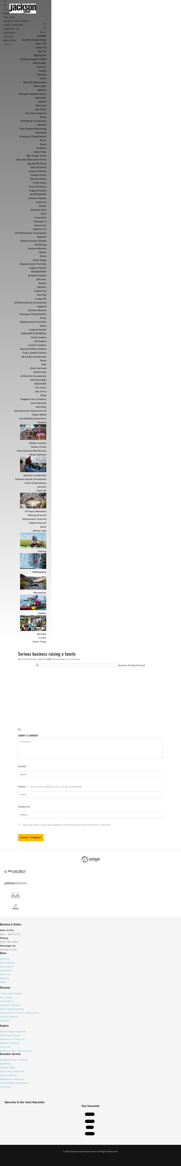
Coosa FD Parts (37, 171)
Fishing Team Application (16, 1051)
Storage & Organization (33, 314)
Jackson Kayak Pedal (34, 39)
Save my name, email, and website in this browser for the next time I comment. (67, 825)
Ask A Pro (40, 391)
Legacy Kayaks (37, 190)
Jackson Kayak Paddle (33, 59)
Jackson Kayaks (37, 198)
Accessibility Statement (32, 418)
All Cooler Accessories (33, 356)
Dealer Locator (37, 443)
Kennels (41, 634)
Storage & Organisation (33, 136)
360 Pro (41, 90)
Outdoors (6, 970)
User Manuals (38, 403)
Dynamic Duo (38, 210)
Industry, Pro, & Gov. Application (20, 1012)
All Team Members (35, 511)
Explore (4, 978)
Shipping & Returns (12, 1079)
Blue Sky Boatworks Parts (31, 159)
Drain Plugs (39, 260)
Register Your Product (33, 399)
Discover (5, 974)
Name (23, 766)
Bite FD (42, 51)
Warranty (40, 407)
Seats (43, 144)
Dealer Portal (38, 447)
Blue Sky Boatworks (34, 82)
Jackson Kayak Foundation (30, 479)
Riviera (42, 283)
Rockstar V (40, 221)
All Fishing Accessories (33, 121)
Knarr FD (41, 43)
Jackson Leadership (34, 475)
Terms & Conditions (12, 1071)
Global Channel (37, 523)
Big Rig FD (40, 55)
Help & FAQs (7, 1067)
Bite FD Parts (38, 167)
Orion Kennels (38, 368)
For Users (40, 387)
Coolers (42, 613)
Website (24, 807)
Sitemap (5, 1086)
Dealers (41, 422)
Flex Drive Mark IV (36, 113)
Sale (43, 364)
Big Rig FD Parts (36, 163)
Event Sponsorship (12, 1009)
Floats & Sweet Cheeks (33, 240)
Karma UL (40, 225)
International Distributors (31, 450)
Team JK (41, 490)
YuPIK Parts (39, 183)
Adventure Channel (12, 1039)
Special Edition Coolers (33, 349)
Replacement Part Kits (33, 264)
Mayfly (42, 70)
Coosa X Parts (38, 175)
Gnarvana (40, 217)
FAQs (43, 395)
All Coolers (40, 341)
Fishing (42, 551)
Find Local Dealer (11, 993)
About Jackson (37, 454)
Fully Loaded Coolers (34, 352)
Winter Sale (39, 530)
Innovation (7, 1001)
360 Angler (40, 86)
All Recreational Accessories (30, 302)
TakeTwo (41, 74)
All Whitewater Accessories (30, 233)
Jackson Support (10, 1005)
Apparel (41, 124)
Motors (42, 101)
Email (23, 786)
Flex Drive (40, 109)
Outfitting (40, 244)
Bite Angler (39, 63)
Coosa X (41, 66)
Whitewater (39, 572)
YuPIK (42, 78)
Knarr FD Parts (37, 186)
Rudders (41, 148)
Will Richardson (29, 659)
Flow (43, 213)
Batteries (41, 105)
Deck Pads (40, 152)
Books (42, 252)
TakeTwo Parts (38, 179)
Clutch (42, 206)
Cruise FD (40, 298)
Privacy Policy (8, 1075)
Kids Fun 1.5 (39, 229)
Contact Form (8, 949)
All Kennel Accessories (33, 376)
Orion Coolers (38, 337)
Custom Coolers (37, 345)
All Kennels (40, 372)
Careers (41, 486)
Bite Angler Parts (36, 155)
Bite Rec (41, 279)
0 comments (73, 659)
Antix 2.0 (41, 202)
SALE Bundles (38, 380)
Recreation (40, 592)
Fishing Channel (37, 515)
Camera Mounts (37, 248)
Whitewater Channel (34, 519)
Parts (43, 117)
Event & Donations (35, 483)
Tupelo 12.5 (40, 291)
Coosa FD (40, 47)
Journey (41, 294)
